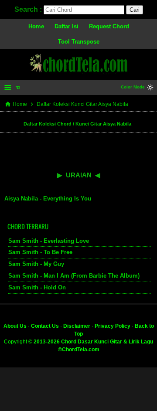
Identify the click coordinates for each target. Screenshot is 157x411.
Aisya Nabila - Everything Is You (47, 198)
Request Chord (109, 26)
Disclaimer (76, 326)
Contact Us (45, 326)
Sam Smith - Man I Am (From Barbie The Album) (74, 275)
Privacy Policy (112, 326)
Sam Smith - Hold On (37, 287)
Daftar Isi (66, 26)
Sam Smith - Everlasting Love (48, 241)
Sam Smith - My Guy (36, 264)
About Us (15, 326)
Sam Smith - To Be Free (40, 252)
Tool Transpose (78, 41)
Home (36, 26)
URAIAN (79, 175)
